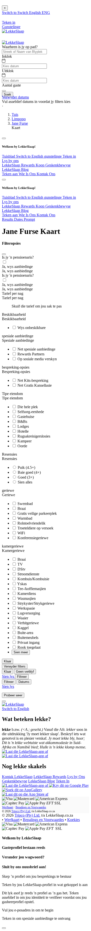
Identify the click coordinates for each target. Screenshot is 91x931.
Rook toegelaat (29, 647)
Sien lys (8, 676)
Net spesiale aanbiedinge (36, 349)
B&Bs (22, 421)
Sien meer (21, 652)
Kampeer (24, 441)
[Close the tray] (4, 928)
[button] (45, 106)
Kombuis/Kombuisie (33, 579)
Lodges (23, 426)
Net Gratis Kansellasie (34, 385)
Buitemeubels (27, 637)
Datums (23, 682)
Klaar (7, 661)
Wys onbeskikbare (31, 328)
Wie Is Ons (28, 174)
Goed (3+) (25, 477)
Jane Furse (20, 123)
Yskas (22, 584)
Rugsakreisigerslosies (33, 436)
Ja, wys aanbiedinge (17, 266)
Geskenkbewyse (14, 781)
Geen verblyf (25, 671)
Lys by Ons (76, 777)
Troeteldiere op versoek (35, 528)
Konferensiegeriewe (32, 538)
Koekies (73, 820)
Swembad (25, 504)
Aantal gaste (11, 85)
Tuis (15, 114)
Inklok (7, 56)
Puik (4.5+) (26, 467)
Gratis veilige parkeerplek (37, 513)
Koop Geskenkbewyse (53, 165)
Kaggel (23, 628)
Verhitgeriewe (28, 623)
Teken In (62, 781)
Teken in (69, 156)
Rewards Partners (30, 354)
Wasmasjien (26, 598)
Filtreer (22, 677)
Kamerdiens (26, 593)
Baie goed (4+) (29, 472)
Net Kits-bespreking (32, 380)
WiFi (21, 533)
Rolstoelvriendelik (31, 523)
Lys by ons (10, 161)
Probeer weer (13, 695)
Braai (21, 508)
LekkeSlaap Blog (15, 169)
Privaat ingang (28, 642)
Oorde (22, 446)
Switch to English (30, 156)
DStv (21, 569)
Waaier (22, 618)
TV (20, 564)
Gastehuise (25, 417)
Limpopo (19, 119)
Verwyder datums (15, 97)
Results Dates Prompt (18, 219)
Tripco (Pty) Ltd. (21, 811)
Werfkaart (7, 807)
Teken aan (10, 174)
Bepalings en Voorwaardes (31, 807)
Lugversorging (28, 613)
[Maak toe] (4, 254)
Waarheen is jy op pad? (20, 47)
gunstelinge (53, 156)
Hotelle (23, 431)
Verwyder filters (14, 666)
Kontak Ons (46, 174)
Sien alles (24, 482)
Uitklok (8, 71)
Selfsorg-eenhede (30, 412)
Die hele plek (27, 407)
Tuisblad (9, 156)
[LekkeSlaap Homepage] (13, 31)
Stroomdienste (28, 574)
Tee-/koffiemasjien (31, 589)
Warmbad (24, 518)
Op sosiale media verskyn (37, 359)
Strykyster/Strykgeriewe (35, 603)
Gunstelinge (11, 27)
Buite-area (25, 633)
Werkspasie (26, 608)
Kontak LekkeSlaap (17, 777)
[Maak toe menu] (4, 138)
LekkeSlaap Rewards (19, 165)
